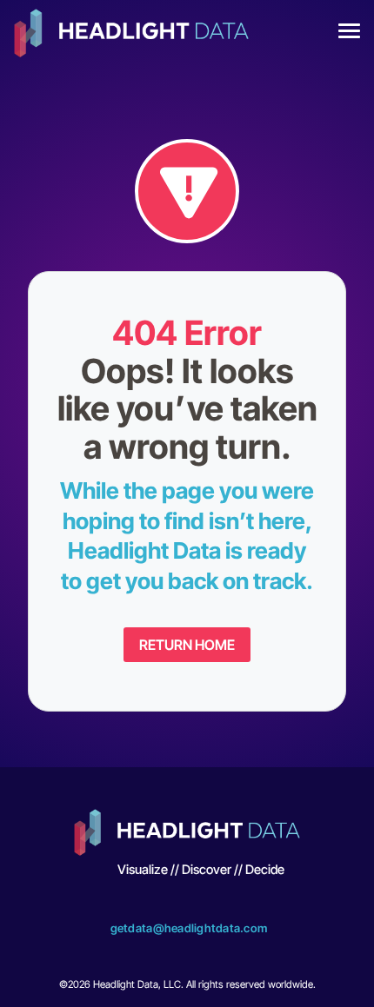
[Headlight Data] (131, 35)
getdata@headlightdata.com (189, 928)
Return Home (187, 644)
